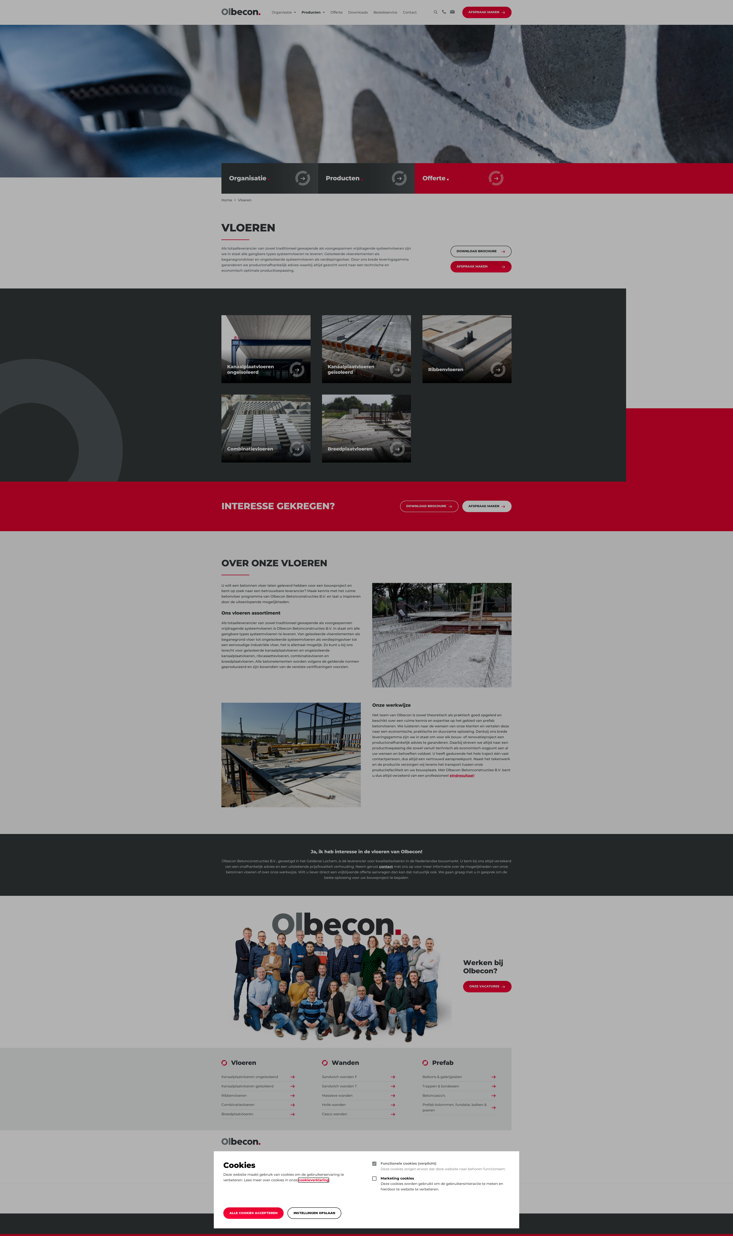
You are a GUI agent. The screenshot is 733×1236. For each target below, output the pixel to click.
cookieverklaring (313, 1180)
